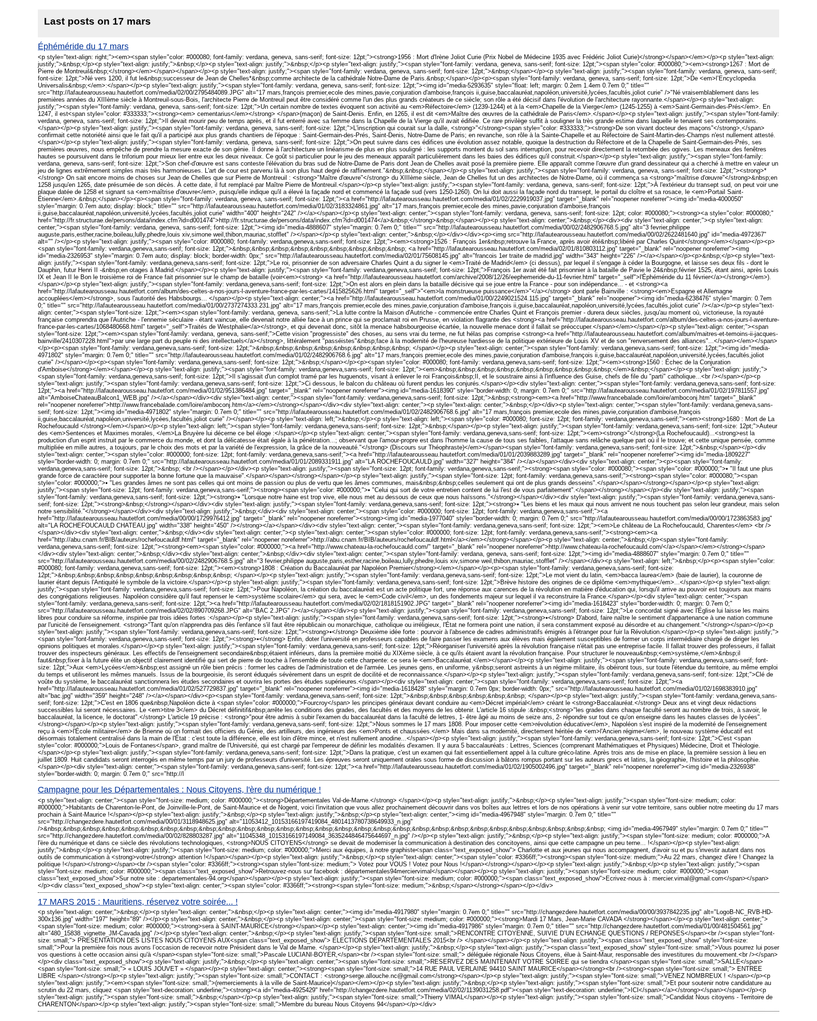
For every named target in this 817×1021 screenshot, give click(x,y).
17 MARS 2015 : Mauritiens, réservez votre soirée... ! (138, 902)
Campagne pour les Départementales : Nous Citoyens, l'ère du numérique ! (179, 789)
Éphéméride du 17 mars (83, 46)
